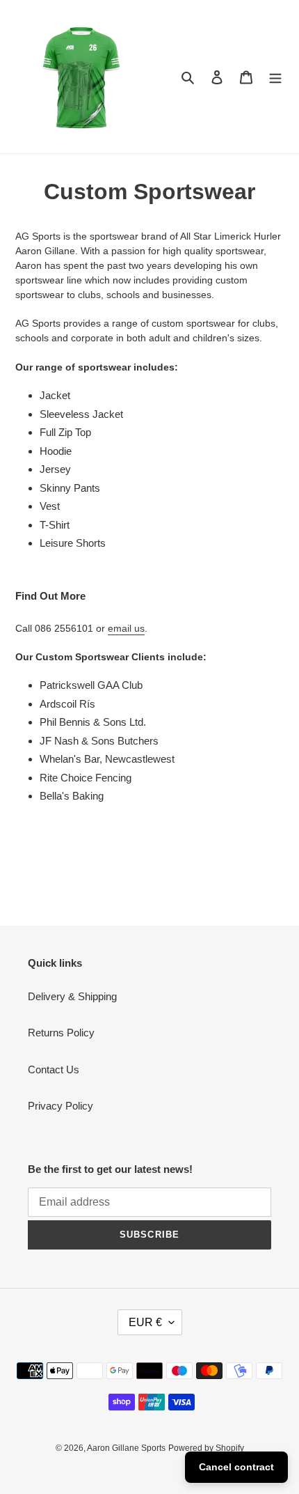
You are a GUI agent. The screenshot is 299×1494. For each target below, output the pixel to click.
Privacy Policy (60, 1106)
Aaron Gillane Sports (126, 1448)
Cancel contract (236, 1466)
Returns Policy (61, 1032)
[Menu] (275, 77)
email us (126, 628)
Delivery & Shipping (72, 996)
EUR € (145, 1322)
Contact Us (53, 1069)
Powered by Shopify (206, 1448)
